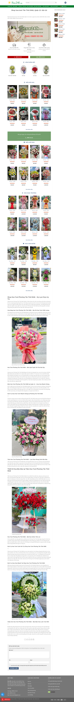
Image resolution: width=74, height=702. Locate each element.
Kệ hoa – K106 (12, 232)
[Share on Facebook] (25, 640)
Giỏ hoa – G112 (46, 159)
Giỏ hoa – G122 (23, 181)
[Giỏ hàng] (65, 3)
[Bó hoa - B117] (23, 113)
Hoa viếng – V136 (35, 261)
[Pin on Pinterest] (31, 640)
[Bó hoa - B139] (35, 113)
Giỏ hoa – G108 (35, 159)
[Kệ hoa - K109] (23, 202)
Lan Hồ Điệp (30, 694)
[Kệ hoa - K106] (12, 224)
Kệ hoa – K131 (46, 232)
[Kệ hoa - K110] (35, 202)
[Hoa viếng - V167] (12, 253)
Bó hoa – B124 (46, 121)
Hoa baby (30, 685)
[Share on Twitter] (27, 640)
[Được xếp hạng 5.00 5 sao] (12, 102)
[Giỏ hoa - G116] (12, 173)
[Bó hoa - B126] (46, 92)
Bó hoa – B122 (23, 99)
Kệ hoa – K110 (35, 210)
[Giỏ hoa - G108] (35, 152)
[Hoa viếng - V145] (35, 274)
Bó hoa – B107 (12, 121)
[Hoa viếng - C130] (46, 253)
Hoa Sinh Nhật (46, 6)
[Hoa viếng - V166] (23, 253)
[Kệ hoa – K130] (35, 224)
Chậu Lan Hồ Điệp (54, 6)
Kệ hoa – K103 (12, 210)
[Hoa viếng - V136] (35, 253)
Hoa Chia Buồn (30, 6)
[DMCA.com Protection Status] (51, 691)
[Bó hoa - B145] (35, 92)
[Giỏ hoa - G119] (35, 173)
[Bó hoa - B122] (23, 92)
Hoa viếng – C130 (46, 261)
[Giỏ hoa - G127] (12, 152)
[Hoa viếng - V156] (46, 274)
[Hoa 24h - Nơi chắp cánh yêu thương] (16, 2)
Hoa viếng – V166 (23, 261)
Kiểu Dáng (15, 6)
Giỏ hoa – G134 (23, 159)
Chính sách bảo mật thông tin (54, 689)
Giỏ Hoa (24, 6)
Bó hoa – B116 (12, 99)
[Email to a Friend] (29, 640)
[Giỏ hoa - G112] (46, 152)
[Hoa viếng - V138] (12, 274)
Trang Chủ (10, 6)
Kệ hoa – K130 (35, 232)
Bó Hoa (20, 6)
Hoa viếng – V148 (23, 282)
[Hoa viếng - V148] (23, 274)
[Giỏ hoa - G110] (46, 173)
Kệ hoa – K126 (23, 232)
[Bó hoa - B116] (12, 92)
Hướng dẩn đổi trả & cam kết (54, 683)
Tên (9, 660)
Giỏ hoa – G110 (46, 181)
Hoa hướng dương (32, 690)
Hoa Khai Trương (37, 6)
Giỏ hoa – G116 (12, 181)
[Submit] (56, 3)
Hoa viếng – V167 (12, 261)
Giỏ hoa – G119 (35, 181)
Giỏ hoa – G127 (12, 159)
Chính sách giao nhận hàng (53, 686)
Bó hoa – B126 (46, 99)
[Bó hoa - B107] (12, 113)
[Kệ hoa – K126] (23, 224)
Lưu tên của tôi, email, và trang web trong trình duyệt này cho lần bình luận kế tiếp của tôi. (29, 665)
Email (31, 660)
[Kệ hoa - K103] (12, 202)
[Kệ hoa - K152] (46, 202)
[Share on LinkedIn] (33, 640)
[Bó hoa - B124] (46, 113)
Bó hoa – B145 (35, 99)
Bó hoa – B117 (23, 121)
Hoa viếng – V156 (46, 282)
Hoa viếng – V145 (35, 282)
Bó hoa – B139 (35, 121)
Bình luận (11, 650)
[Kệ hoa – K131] (46, 224)
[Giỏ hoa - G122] (23, 173)
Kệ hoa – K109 (23, 210)
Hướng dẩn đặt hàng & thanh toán (55, 681)
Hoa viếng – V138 (12, 282)
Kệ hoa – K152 (46, 210)
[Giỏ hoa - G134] (23, 152)
